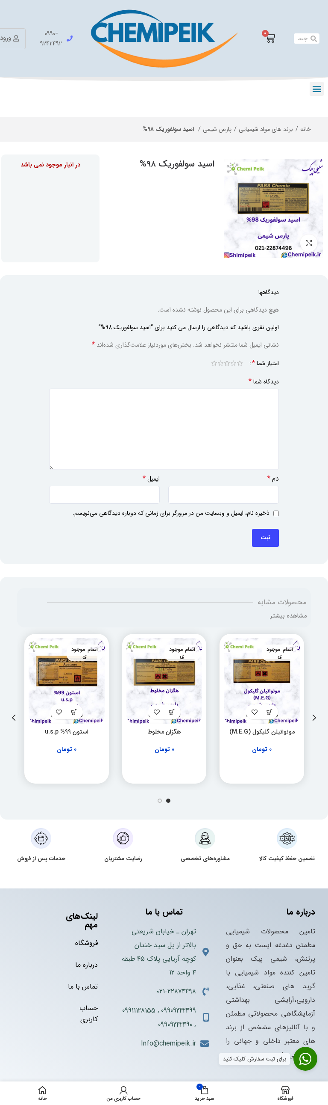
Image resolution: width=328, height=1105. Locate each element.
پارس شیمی (217, 129)
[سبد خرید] (270, 38)
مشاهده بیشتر (288, 616)
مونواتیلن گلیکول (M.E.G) (262, 732)
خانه (305, 129)
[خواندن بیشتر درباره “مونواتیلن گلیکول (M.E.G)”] (269, 711)
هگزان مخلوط (164, 732)
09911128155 (138, 1010)
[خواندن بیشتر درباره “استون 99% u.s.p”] (74, 711)
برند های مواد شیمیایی (266, 129)
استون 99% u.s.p (66, 732)
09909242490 (175, 1024)
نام (273, 479)
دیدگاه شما (264, 381)
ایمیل (151, 479)
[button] (317, 89)
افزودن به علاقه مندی (254, 711)
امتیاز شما (265, 363)
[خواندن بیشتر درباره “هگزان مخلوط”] (171, 711)
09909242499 (178, 1010)
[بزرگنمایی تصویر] (308, 243)
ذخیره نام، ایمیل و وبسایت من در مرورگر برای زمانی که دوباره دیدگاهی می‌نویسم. (171, 513)
